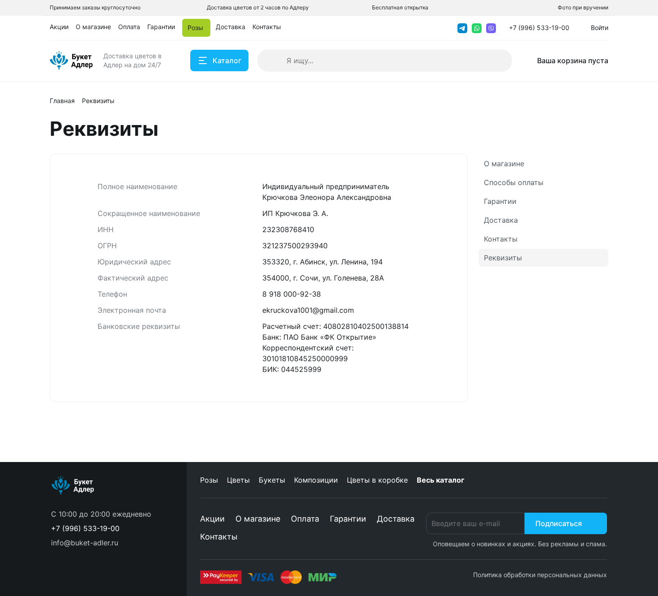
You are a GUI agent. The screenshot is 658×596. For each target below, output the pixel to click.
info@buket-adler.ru (84, 542)
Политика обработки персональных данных (540, 575)
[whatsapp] (477, 28)
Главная (62, 100)
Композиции (316, 479)
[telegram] (462, 28)
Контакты (500, 238)
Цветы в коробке (377, 479)
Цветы (238, 479)
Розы (209, 479)
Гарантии (500, 201)
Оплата (305, 518)
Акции (212, 518)
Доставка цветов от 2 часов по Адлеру (258, 7)
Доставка (501, 220)
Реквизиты (503, 257)
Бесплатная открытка (400, 7)
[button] (85, 528)
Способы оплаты (513, 182)
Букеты (272, 479)
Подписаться (558, 523)
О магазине (504, 163)
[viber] (491, 28)
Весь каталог (440, 479)
